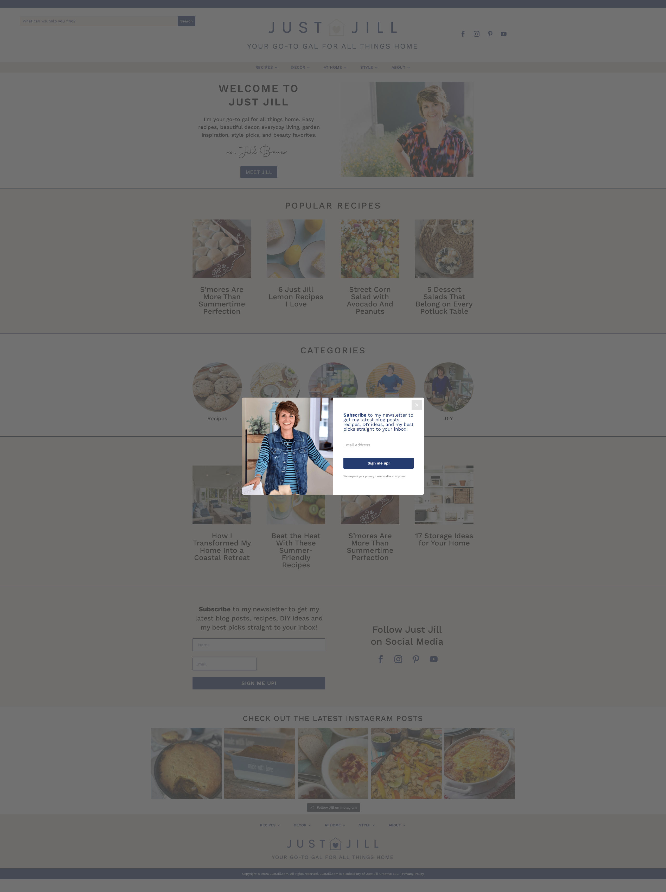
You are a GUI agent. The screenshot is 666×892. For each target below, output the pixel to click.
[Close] (417, 405)
